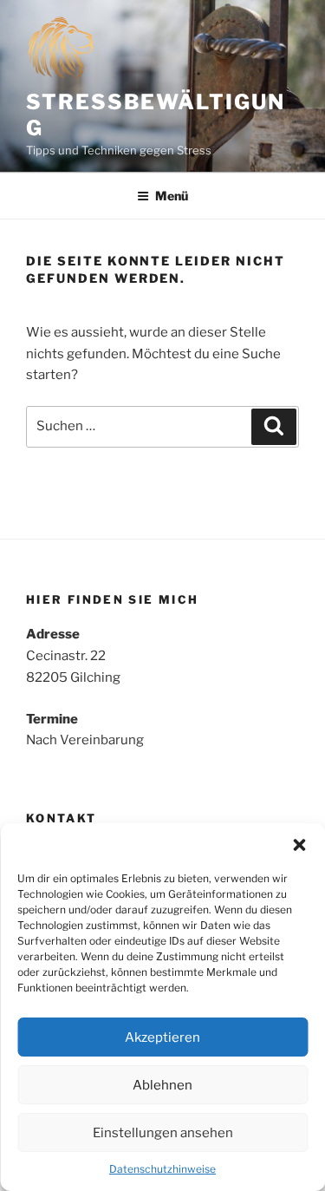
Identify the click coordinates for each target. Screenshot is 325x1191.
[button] (299, 845)
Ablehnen (162, 1085)
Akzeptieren (162, 1037)
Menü (171, 195)
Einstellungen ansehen (163, 1133)
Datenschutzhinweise (162, 1168)
